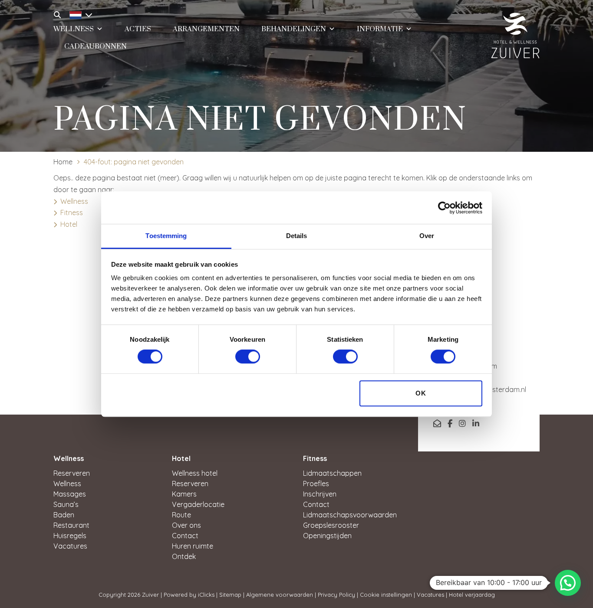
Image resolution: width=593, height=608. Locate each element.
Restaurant (71, 525)
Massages (69, 494)
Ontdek (184, 556)
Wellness (74, 201)
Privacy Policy (336, 594)
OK (420, 393)
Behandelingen (293, 29)
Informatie (380, 29)
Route (181, 514)
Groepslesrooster (331, 525)
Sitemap (230, 594)
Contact (185, 535)
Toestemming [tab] (166, 235)
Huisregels (69, 535)
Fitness (71, 212)
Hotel (68, 224)
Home (62, 161)
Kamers (184, 494)
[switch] (247, 357)
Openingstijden (327, 535)
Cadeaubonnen (95, 46)
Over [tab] (426, 235)
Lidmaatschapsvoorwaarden (350, 514)
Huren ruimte (192, 546)
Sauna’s (66, 504)
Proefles (316, 483)
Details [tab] (296, 235)
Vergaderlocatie (198, 504)
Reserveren (71, 473)
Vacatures (70, 546)
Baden (63, 514)
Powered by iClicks (189, 594)
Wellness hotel (194, 473)
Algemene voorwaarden (279, 594)
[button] (568, 583)
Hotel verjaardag (472, 594)
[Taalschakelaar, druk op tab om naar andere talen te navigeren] (78, 14)
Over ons (186, 525)
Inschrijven (319, 494)
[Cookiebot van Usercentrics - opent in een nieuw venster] (444, 207)
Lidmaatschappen (332, 473)
